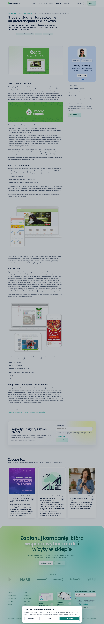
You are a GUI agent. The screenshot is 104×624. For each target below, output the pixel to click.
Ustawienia (31, 618)
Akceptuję (70, 618)
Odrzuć (49, 618)
